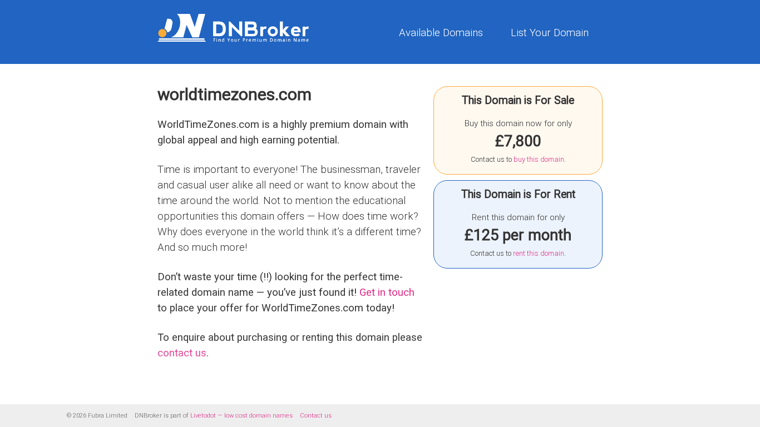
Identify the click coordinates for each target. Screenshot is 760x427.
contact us (181, 353)
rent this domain (538, 253)
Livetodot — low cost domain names (241, 415)
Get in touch (386, 292)
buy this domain (539, 159)
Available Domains (441, 33)
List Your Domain (550, 33)
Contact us (316, 415)
